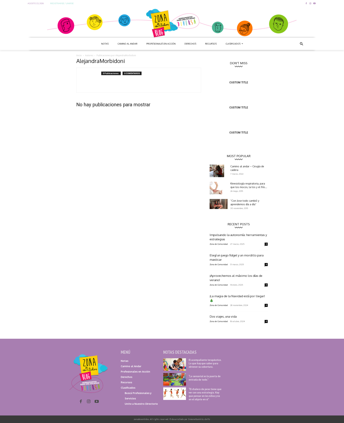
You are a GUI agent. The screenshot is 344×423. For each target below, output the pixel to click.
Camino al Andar (131, 366)
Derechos (126, 376)
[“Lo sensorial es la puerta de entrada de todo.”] (174, 379)
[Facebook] (306, 4)
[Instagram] (310, 4)
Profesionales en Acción (135, 371)
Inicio (79, 55)
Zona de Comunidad (219, 244)
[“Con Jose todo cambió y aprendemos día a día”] (219, 204)
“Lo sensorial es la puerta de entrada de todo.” (205, 377)
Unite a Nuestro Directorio (141, 403)
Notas (124, 360)
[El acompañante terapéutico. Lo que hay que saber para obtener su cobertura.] (174, 364)
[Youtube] (314, 4)
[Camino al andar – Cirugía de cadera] (217, 171)
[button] (301, 44)
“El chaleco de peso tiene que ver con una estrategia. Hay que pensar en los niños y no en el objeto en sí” (205, 394)
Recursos (126, 382)
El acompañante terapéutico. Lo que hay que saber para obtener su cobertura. (205, 363)
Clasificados (128, 387)
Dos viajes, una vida (223, 316)
